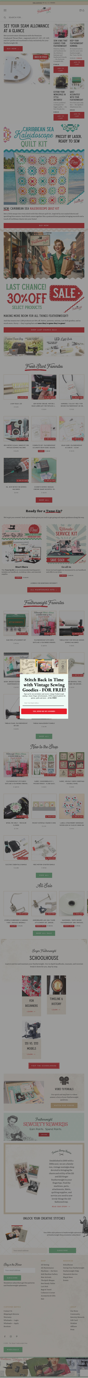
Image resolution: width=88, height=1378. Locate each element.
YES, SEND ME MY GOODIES (44, 711)
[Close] (65, 662)
